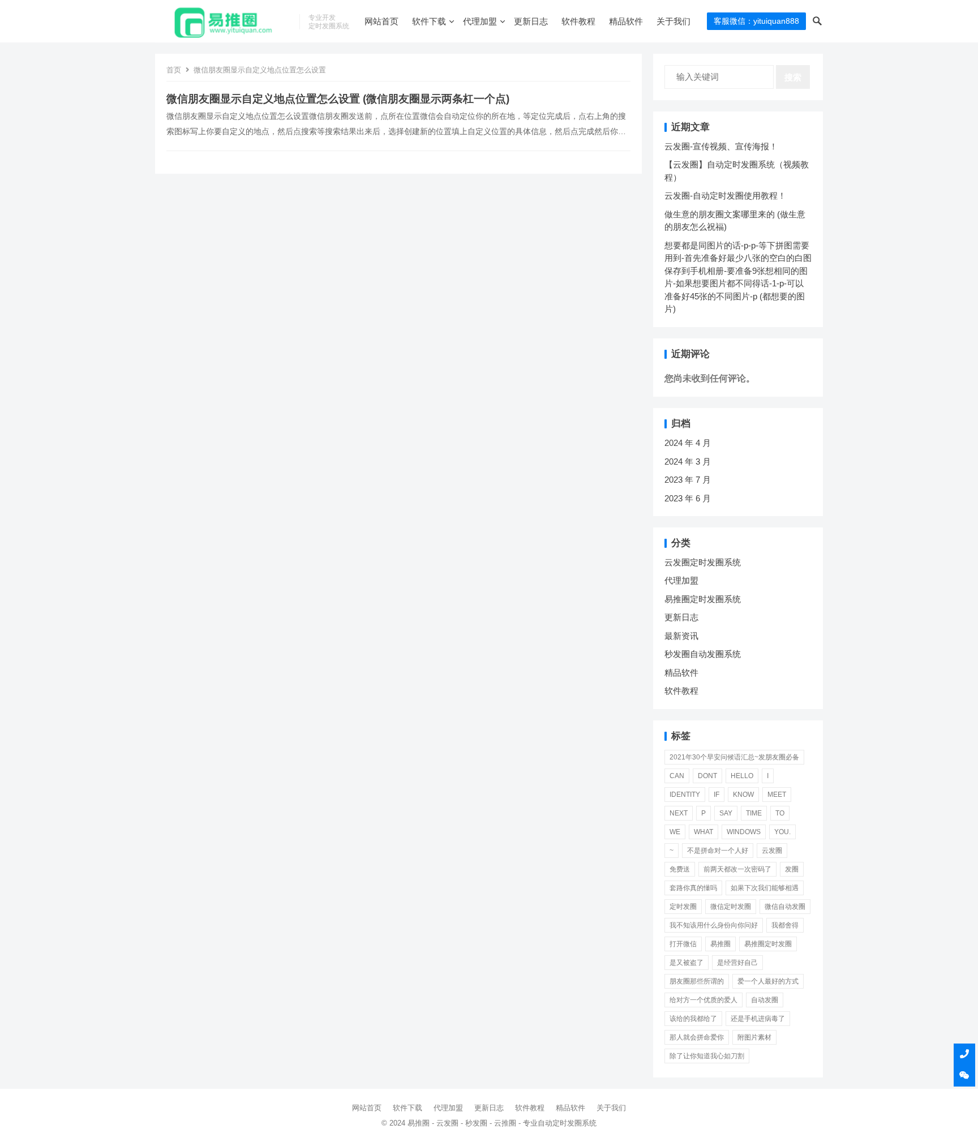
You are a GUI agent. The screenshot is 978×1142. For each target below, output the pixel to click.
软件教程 (578, 21)
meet (776, 794)
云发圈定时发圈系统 (702, 562)
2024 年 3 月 (687, 461)
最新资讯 (681, 636)
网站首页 (381, 21)
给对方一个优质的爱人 (703, 1000)
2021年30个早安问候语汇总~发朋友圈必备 (734, 757)
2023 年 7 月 (687, 479)
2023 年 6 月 (687, 498)
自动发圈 (764, 1000)
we (675, 832)
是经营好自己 (737, 963)
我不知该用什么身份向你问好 (714, 925)
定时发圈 (683, 907)
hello (742, 776)
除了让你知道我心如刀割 (707, 1056)
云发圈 (772, 851)
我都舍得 (785, 925)
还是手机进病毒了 (758, 1019)
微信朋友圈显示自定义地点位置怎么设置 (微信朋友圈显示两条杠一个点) (337, 99)
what (703, 832)
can (677, 776)
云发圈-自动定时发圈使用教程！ (725, 195)
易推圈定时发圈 (768, 944)
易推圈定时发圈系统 (702, 599)
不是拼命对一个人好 (717, 851)
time (754, 813)
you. (782, 832)
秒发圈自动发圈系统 (702, 654)
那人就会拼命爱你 (697, 1037)
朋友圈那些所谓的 (697, 981)
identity (685, 794)
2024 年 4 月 (687, 443)
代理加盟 (480, 21)
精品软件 (626, 21)
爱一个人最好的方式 (768, 981)
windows (744, 832)
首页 (173, 70)
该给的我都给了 (693, 1019)
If (716, 794)
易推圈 (720, 944)
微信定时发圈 (730, 907)
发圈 (792, 869)
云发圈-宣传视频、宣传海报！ (721, 146)
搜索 (792, 77)
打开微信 (683, 944)
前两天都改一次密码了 (737, 869)
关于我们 (673, 21)
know (743, 794)
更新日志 (531, 21)
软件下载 (429, 21)
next (679, 813)
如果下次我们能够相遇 (765, 888)
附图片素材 (754, 1037)
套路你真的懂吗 (693, 888)
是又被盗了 (687, 963)
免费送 (680, 869)
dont (707, 776)
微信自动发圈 (785, 907)
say (725, 813)
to (779, 813)
